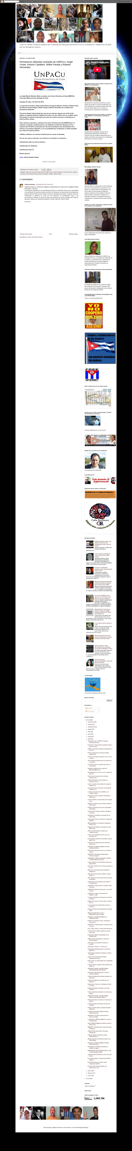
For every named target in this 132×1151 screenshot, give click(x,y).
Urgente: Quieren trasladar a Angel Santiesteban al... (97, 1035)
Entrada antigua (73, 234)
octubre (90, 724)
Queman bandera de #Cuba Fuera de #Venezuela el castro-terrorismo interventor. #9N (103, 637)
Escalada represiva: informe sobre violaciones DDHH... (97, 1063)
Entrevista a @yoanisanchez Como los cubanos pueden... (98, 973)
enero (89, 1075)
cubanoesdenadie (30, 184)
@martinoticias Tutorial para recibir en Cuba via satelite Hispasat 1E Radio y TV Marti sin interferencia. (103, 611)
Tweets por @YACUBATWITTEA (93, 298)
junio (89, 734)
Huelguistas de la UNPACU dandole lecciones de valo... (98, 741)
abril (89, 739)
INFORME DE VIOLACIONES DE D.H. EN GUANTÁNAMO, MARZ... (99, 1051)
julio (89, 731)
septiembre (91, 727)
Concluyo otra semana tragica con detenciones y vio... (97, 1066)
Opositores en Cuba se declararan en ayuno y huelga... (98, 1016)
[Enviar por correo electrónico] (42, 170)
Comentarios (90, 711)
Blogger (86, 1127)
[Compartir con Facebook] (48, 170)
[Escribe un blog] (44, 170)
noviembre (91, 722)
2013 (88, 720)
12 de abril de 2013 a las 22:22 (44, 184)
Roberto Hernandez (43, 174)
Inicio (19, 53)
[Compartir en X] (46, 170)
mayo (89, 736)
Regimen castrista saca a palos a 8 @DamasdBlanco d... (97, 769)
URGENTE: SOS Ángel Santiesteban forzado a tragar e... (98, 855)
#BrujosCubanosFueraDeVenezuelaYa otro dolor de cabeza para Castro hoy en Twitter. (103, 583)
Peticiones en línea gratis (99, 430)
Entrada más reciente (26, 234)
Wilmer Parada (57, 174)
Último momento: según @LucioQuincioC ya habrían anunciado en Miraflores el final (103, 647)
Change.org (88, 430)
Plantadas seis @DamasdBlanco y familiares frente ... (97, 917)
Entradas (89, 708)
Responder (28, 201)
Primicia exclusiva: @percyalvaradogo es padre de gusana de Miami (103, 661)
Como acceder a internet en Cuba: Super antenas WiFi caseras (102, 555)
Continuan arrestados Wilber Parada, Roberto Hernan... (98, 1012)
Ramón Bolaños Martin (32, 174)
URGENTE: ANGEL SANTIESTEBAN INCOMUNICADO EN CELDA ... (98, 969)
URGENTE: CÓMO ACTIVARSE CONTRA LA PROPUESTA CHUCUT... (99, 859)
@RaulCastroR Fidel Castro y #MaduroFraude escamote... (96, 913)
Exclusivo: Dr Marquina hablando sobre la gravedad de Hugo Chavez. (103, 569)
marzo (90, 1070)
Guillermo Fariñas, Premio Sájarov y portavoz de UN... (98, 780)
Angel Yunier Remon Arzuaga (33, 172)
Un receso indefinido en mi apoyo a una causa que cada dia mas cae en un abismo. (103, 597)
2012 (88, 1078)
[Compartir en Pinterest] (50, 170)
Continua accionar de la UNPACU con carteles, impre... (98, 792)
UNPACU (51, 174)
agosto (90, 729)
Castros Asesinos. (67, 172)
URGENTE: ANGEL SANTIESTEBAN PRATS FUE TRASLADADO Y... (98, 996)
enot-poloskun (67, 1127)
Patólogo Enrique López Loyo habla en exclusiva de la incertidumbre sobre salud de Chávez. (103, 544)
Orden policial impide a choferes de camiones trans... (98, 831)
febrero (90, 1073)
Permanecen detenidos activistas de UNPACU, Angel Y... (98, 1047)
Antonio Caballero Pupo (46, 172)
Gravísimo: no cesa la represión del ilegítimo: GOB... (97, 894)
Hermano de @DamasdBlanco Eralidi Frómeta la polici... (98, 1043)
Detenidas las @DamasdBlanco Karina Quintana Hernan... (99, 847)
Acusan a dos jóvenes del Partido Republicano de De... (97, 957)
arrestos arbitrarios (57, 172)
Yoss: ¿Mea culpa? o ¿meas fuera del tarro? (100, 928)
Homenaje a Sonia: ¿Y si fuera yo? (97, 946)
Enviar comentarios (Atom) (35, 237)
